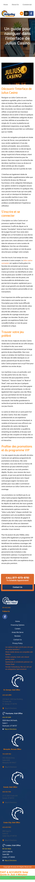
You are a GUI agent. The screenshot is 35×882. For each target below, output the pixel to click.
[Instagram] (26, 13)
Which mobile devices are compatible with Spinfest (19, 653)
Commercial (27, 4)
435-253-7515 (6, 791)
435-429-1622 (6, 827)
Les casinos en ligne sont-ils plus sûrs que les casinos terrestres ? (19, 648)
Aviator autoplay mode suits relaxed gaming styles (17, 658)
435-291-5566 (6, 717)
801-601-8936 (6, 848)
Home (6, 4)
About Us (15, 4)
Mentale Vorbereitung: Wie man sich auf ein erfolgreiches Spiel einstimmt (18, 668)
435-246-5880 (7, 695)
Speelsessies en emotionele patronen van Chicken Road (19, 663)
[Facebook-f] (31, 13)
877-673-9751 (6, 607)
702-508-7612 (6, 754)
